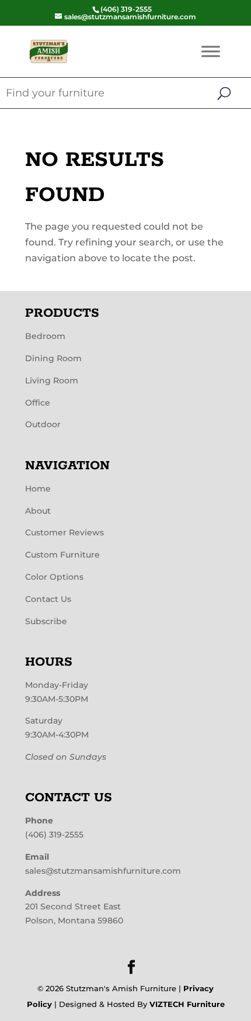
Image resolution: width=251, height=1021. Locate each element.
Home (38, 488)
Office (37, 402)
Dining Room (53, 358)
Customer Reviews (64, 532)
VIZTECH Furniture (187, 1004)
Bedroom (45, 336)
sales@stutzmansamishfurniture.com (103, 871)
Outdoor (43, 424)
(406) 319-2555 (54, 834)
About (38, 511)
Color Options (54, 577)
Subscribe (46, 621)
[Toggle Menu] (210, 51)
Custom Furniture (62, 554)
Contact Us (48, 599)
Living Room (51, 380)
